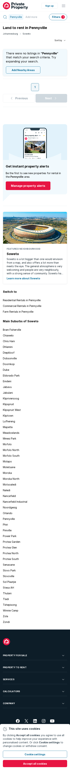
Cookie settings (35, 754)
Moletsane (9, 467)
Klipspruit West (12, 409)
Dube (6, 369)
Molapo (7, 461)
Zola (5, 616)
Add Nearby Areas (23, 70)
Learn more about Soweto (23, 278)
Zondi (6, 621)
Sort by (58, 40)
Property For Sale (15, 655)
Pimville (7, 530)
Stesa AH (8, 587)
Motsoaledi (9, 484)
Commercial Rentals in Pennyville (22, 305)
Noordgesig (10, 507)
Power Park (9, 536)
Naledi (6, 490)
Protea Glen (10, 547)
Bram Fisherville (12, 329)
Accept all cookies (35, 763)
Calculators (11, 691)
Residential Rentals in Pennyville (22, 300)
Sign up (49, 5)
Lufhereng (9, 421)
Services (8, 679)
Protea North (10, 553)
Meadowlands (11, 432)
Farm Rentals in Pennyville (18, 311)
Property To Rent (15, 667)
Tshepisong (10, 604)
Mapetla (8, 427)
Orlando (7, 513)
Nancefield (9, 495)
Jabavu (7, 386)
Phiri (5, 524)
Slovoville (8, 576)
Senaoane (9, 564)
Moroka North (11, 478)
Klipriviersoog (11, 398)
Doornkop (9, 364)
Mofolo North (11, 449)
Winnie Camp (10, 610)
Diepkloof (9, 352)
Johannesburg (10, 33)
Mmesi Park (9, 438)
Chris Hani (9, 341)
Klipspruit (8, 404)
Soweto (27, 33)
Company (9, 703)
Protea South (11, 558)
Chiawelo (8, 335)
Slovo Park (9, 570)
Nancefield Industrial (15, 501)
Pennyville (9, 518)
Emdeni (7, 381)
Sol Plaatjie (9, 581)
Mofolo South (11, 455)
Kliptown (8, 415)
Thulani (7, 593)
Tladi (6, 599)
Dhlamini (8, 346)
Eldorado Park (11, 375)
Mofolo (7, 444)
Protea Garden (11, 541)
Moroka (7, 472)
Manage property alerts (28, 186)
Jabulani (8, 392)
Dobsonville (10, 358)
